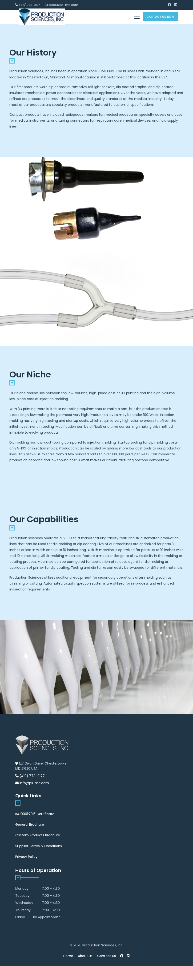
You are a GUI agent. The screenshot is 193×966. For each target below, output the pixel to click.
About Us (85, 955)
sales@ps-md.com (63, 5)
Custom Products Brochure (37, 835)
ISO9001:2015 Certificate (34, 814)
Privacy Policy (26, 856)
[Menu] (137, 17)
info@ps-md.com (34, 783)
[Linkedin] (175, 4)
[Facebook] (169, 4)
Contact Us (106, 955)
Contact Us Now (160, 17)
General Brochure (29, 824)
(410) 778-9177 (29, 5)
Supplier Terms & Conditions (38, 846)
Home (68, 955)
